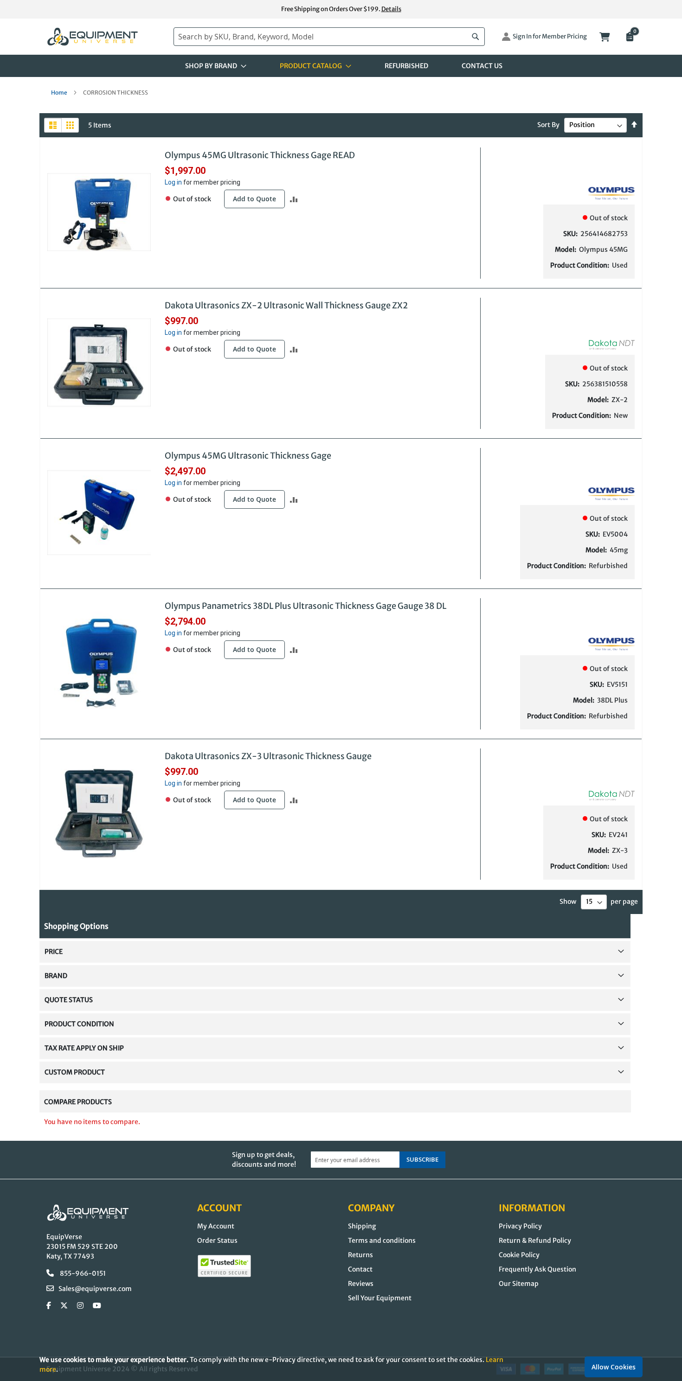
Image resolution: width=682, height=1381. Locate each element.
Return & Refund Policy (535, 1240)
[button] (294, 199)
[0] (629, 37)
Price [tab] (54, 951)
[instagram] (80, 1306)
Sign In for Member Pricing (550, 36)
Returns (360, 1255)
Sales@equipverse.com (95, 1289)
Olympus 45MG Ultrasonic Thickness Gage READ (260, 155)
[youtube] (97, 1306)
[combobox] (329, 36)
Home (59, 92)
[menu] (341, 66)
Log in (173, 182)
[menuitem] (213, 66)
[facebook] (48, 1306)
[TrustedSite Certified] (224, 1266)
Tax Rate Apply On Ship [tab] (84, 1048)
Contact (360, 1269)
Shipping (362, 1226)
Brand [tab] (56, 976)
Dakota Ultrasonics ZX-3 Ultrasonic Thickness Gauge (268, 756)
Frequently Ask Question (537, 1269)
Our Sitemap (519, 1283)
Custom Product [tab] (75, 1072)
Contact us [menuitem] (482, 66)
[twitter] (64, 1306)
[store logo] (105, 37)
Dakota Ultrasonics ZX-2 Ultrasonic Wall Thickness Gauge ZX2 (286, 305)
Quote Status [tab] (69, 1000)
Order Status (217, 1240)
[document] (341, 1364)
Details (391, 9)
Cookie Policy (519, 1255)
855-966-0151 (82, 1273)
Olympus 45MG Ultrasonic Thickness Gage (248, 455)
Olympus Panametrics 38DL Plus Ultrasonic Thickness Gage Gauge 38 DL (305, 606)
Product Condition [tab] (79, 1024)
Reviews (360, 1283)
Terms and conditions (382, 1240)
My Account (215, 1226)
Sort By (548, 125)
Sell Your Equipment (380, 1298)
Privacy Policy (520, 1226)
